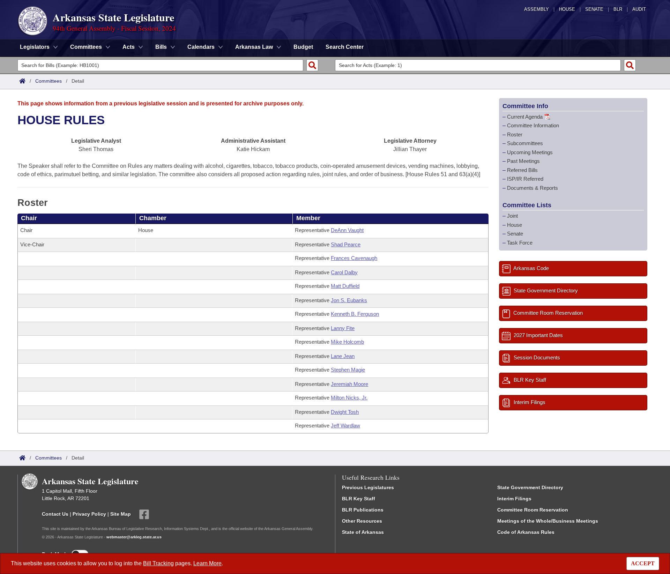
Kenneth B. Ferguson (355, 314)
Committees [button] (86, 47)
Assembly (536, 9)
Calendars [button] (201, 47)
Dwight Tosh (345, 412)
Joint (512, 216)
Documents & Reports (532, 188)
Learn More (207, 563)
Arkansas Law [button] (254, 47)
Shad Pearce (345, 244)
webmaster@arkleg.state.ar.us (134, 537)
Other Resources (362, 521)
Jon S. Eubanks (349, 300)
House (567, 9)
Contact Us (55, 513)
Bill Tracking (158, 563)
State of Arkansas (363, 532)
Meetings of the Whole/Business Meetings (547, 521)
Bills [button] (161, 47)
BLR (617, 9)
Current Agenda (525, 117)
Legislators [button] (35, 47)
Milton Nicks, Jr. (349, 398)
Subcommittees (525, 143)
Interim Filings (514, 498)
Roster (514, 134)
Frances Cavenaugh (354, 258)
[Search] (312, 65)
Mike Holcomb (347, 342)
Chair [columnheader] (29, 218)
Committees (48, 81)
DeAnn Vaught (347, 230)
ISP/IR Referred (525, 179)
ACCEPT (643, 563)
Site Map (120, 513)
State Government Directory (530, 487)
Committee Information (533, 125)
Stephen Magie (348, 370)
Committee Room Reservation (532, 510)
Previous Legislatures (368, 487)
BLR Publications (363, 510)
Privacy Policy (89, 513)
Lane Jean (343, 356)
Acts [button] (128, 47)
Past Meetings (523, 161)
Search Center (345, 47)
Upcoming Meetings (530, 152)
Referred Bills (522, 170)
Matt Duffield (345, 286)
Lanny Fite (343, 328)
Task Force (520, 243)
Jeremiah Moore (349, 384)
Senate (594, 9)
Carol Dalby (344, 272)
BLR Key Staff (358, 498)
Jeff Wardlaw (345, 425)
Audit (639, 9)
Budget (303, 47)
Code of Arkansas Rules (525, 532)
